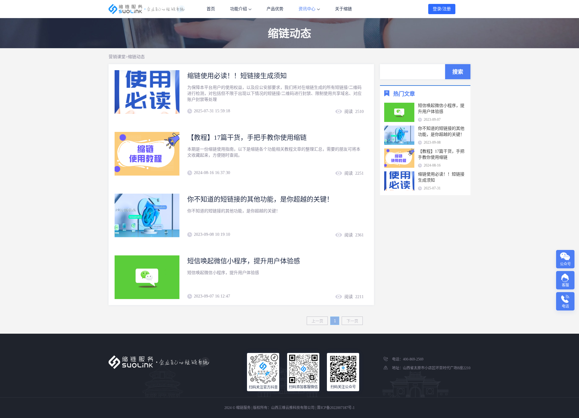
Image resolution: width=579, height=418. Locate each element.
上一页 (317, 321)
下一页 (352, 321)
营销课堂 (117, 57)
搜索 (457, 72)
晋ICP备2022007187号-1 (336, 408)
